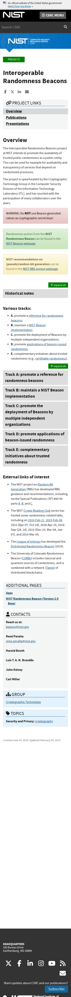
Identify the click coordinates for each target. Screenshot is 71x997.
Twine (50, 568)
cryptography (44, 721)
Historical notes (19, 293)
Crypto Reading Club (36, 511)
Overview (14, 111)
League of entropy (29, 542)
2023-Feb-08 (54, 520)
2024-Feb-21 (36, 520)
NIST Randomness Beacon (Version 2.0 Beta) (32, 601)
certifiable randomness (50, 359)
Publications (16, 117)
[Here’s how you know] (35, 5)
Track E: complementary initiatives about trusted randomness (27, 456)
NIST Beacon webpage (21, 244)
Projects (14, 59)
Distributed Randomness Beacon (32, 546)
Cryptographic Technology (23, 702)
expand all (59, 285)
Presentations (17, 123)
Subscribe (56, 988)
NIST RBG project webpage (40, 269)
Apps (9, 593)
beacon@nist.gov (17, 627)
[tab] (35, 293)
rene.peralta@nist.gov (21, 641)
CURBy (26, 558)
